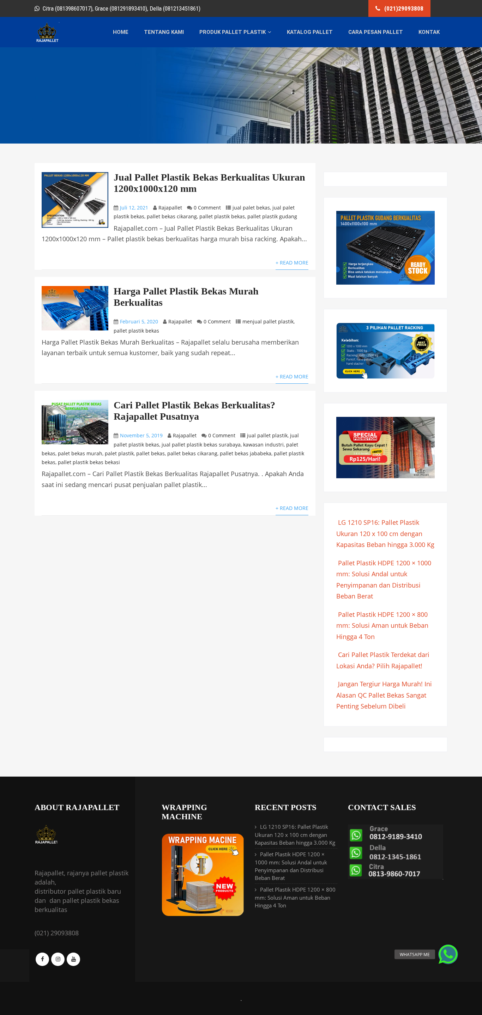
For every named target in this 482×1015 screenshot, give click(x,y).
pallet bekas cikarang (172, 216)
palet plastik (119, 453)
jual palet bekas (251, 207)
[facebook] (42, 959)
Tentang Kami (164, 32)
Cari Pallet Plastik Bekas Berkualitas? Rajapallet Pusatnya (194, 411)
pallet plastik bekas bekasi (89, 462)
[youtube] (73, 959)
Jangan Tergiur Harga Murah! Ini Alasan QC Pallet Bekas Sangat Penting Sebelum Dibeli (384, 695)
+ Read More (292, 262)
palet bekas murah (80, 453)
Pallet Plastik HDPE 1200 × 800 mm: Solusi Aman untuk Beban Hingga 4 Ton (382, 625)
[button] (448, 954)
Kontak (429, 32)
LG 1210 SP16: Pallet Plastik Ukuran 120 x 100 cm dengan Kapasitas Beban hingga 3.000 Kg (385, 533)
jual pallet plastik (267, 435)
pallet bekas (150, 453)
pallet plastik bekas (222, 216)
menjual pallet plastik (268, 321)
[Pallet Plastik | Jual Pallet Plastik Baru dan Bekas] (47, 41)
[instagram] (58, 959)
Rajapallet (170, 207)
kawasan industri (263, 444)
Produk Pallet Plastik (232, 32)
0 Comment (207, 207)
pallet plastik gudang (272, 216)
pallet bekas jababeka (245, 453)
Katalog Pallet (310, 32)
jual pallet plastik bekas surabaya (201, 444)
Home (120, 32)
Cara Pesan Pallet (375, 32)
